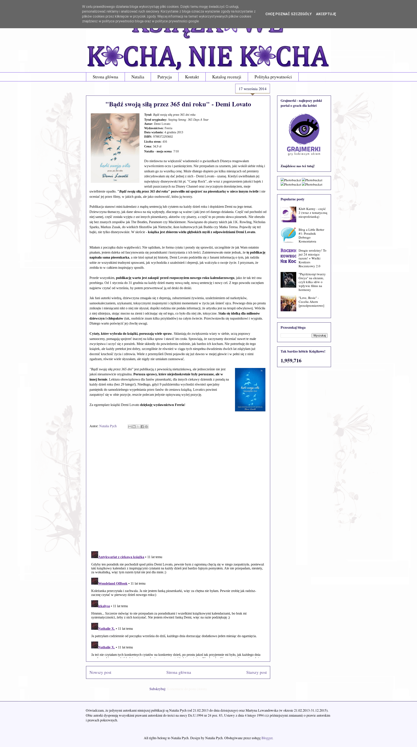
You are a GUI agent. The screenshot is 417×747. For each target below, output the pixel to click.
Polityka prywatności (273, 77)
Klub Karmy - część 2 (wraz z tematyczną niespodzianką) (313, 212)
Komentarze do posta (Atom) (187, 688)
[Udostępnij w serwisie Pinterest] (146, 426)
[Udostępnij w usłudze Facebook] (142, 426)
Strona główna (105, 77)
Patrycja (164, 77)
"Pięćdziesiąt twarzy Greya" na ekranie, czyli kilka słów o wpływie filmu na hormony (312, 282)
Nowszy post (100, 672)
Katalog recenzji (226, 77)
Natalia (137, 77)
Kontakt (192, 77)
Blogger (266, 737)
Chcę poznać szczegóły (288, 14)
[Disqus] (178, 491)
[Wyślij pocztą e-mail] (130, 426)
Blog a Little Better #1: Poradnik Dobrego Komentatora (311, 235)
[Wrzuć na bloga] (134, 426)
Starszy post (256, 672)
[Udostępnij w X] (138, 426)
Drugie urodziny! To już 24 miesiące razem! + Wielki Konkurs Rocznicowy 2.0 (312, 258)
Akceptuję (326, 14)
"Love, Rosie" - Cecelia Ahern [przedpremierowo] (311, 301)
